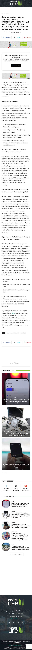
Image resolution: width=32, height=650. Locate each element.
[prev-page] (3, 473)
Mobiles (16, 429)
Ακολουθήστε (16, 485)
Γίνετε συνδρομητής (26, 485)
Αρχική (3, 13)
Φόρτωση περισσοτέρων (15, 554)
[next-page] (5, 473)
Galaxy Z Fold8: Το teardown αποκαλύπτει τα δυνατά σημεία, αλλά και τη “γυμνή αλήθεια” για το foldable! (16, 433)
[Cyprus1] (3, 32)
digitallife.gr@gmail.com (16, 618)
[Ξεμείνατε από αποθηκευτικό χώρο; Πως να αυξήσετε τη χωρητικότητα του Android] (16, 389)
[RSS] (22, 622)
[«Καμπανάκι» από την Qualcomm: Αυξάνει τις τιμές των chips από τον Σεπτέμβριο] (6, 547)
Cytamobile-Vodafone (15, 333)
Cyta (13, 313)
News (12, 544)
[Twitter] (13, 622)
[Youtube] (18, 622)
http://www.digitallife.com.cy (16, 363)
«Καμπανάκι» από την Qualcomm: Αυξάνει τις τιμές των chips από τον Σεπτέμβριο (20, 547)
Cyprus (7, 13)
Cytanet (23, 333)
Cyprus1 (8, 32)
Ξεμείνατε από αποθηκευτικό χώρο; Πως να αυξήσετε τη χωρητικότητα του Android (16, 401)
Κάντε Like (6, 485)
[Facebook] (9, 622)
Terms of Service (17, 645)
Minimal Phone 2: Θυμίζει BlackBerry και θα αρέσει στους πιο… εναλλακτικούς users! (16, 465)
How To (16, 397)
